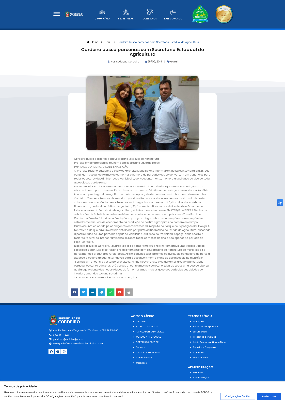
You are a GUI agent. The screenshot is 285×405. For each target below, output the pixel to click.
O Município (102, 18)
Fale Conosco (173, 18)
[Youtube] (58, 351)
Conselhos (149, 18)
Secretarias (126, 18)
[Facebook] (51, 351)
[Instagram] (64, 351)
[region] (142, 393)
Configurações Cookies (238, 396)
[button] (74, 292)
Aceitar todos (268, 396)
